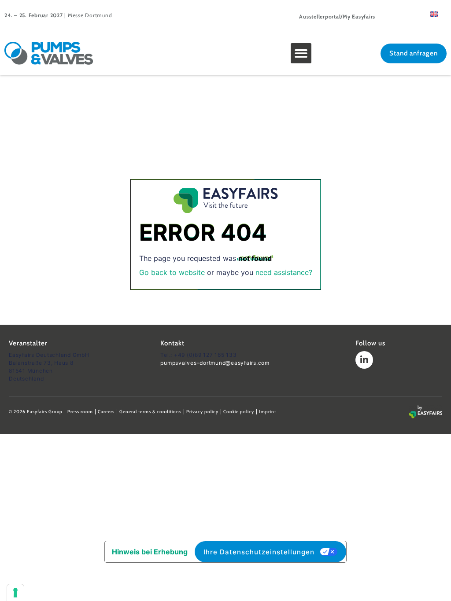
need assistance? (283, 272)
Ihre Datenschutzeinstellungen (258, 552)
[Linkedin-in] (364, 360)
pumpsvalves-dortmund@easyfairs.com (215, 362)
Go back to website (172, 272)
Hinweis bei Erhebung (150, 551)
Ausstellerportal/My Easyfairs (337, 16)
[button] (301, 53)
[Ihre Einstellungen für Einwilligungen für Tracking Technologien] (15, 592)
